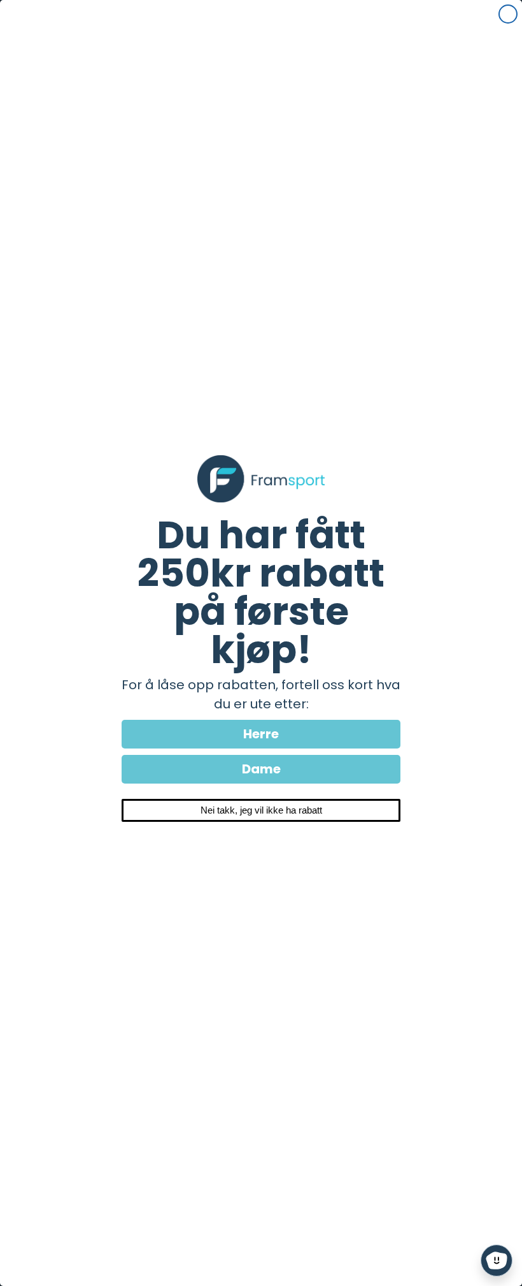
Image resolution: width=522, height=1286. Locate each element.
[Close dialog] (508, 14)
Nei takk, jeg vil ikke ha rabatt (261, 810)
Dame (261, 769)
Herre (261, 734)
